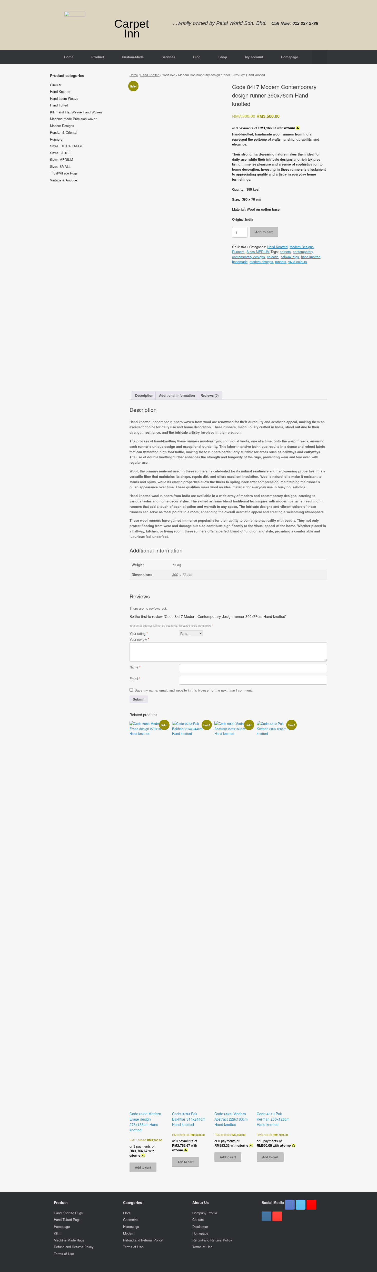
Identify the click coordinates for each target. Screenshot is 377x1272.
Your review (139, 639)
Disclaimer (200, 1226)
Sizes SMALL (60, 166)
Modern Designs (302, 246)
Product (97, 56)
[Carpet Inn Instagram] (266, 1216)
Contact (198, 1219)
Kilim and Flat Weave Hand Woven (76, 112)
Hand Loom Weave (64, 98)
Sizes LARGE (60, 152)
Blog (197, 56)
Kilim (57, 1233)
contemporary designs (248, 256)
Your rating (139, 633)
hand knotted (310, 256)
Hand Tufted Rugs (67, 1219)
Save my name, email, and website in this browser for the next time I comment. (194, 690)
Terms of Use (64, 1253)
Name (135, 667)
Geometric (130, 1219)
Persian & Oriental (63, 132)
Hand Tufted (59, 105)
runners (280, 261)
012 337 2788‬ (305, 23)
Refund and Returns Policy (74, 1246)
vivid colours (297, 261)
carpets (285, 251)
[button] (319, 57)
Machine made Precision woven (73, 118)
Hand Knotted (150, 75)
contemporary (303, 251)
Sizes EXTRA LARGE (66, 145)
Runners (238, 251)
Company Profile (204, 1212)
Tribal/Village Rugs (64, 173)
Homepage (289, 56)
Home (68, 56)
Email (135, 678)
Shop (223, 56)
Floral (127, 1212)
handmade (239, 261)
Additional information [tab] (177, 395)
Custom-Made (133, 56)
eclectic (273, 256)
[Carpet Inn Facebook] (290, 1205)
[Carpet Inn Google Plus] (311, 1205)
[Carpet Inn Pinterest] (277, 1216)
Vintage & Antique (63, 180)
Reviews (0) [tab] (210, 395)
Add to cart (264, 231)
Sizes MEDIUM (258, 251)
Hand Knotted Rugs (68, 1212)
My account (254, 56)
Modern (128, 1233)
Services (168, 56)
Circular (55, 84)
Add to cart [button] (143, 1167)
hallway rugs (290, 256)
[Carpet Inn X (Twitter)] (300, 1205)
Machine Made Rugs (69, 1240)
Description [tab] (144, 395)
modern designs (261, 261)
